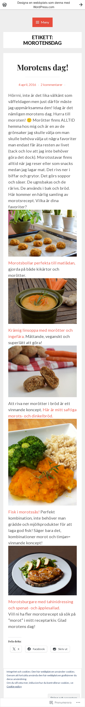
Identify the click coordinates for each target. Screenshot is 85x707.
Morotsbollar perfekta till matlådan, (41, 262)
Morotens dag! (42, 67)
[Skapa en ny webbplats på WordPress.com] (42, 4)
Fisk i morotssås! (24, 511)
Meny (45, 22)
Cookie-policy (14, 686)
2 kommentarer (52, 84)
